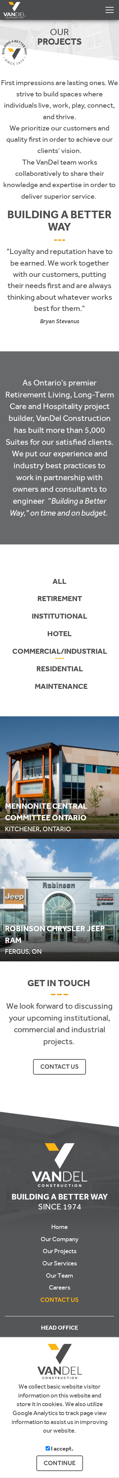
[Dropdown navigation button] (109, 10)
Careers (59, 1287)
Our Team (59, 1275)
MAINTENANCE (61, 687)
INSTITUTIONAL (59, 617)
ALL (59, 582)
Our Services (59, 1263)
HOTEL (59, 635)
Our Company (60, 1239)
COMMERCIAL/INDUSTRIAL (59, 652)
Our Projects (60, 1251)
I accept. (61, 1450)
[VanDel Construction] (12, 7)
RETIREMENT (59, 600)
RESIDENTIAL (59, 670)
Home (59, 1227)
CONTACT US (59, 1066)
